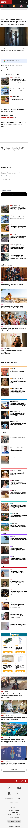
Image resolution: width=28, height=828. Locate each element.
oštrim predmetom (9, 67)
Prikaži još (14, 769)
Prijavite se (14, 194)
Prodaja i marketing (14, 810)
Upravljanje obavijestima (14, 821)
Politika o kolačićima (14, 817)
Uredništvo (14, 807)
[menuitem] (23, 2)
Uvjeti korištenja (14, 812)
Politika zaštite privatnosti (14, 814)
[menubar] (23, 2)
